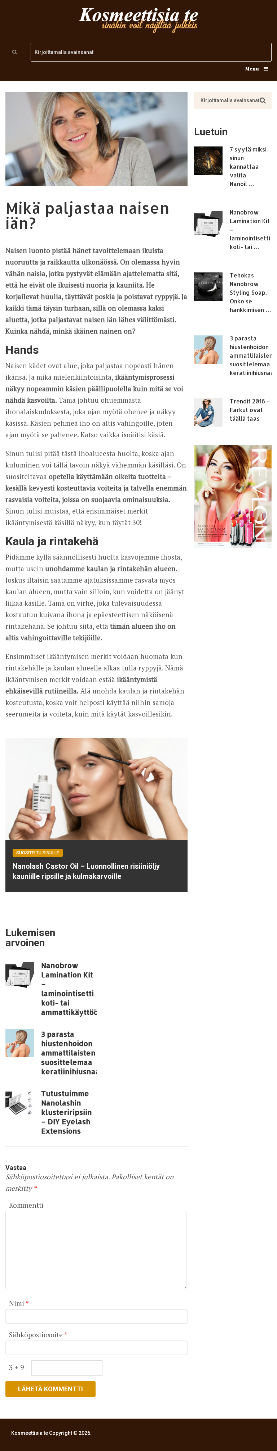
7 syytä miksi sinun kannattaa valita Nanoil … (248, 166)
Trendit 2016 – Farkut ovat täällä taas (250, 409)
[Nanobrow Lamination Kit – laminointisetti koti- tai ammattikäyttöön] (19, 974)
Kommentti (26, 1205)
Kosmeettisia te (29, 1433)
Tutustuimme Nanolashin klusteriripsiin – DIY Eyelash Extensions (66, 1112)
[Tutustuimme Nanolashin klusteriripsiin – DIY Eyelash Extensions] (19, 1103)
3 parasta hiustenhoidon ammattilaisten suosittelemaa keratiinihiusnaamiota (68, 1052)
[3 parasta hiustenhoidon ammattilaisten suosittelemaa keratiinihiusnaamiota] (19, 1043)
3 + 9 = (20, 1367)
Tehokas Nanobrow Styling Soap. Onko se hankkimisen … (250, 292)
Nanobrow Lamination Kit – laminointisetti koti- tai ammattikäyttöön (68, 988)
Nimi (18, 1303)
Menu (252, 68)
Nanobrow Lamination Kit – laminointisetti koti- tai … (250, 229)
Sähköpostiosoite (38, 1334)
